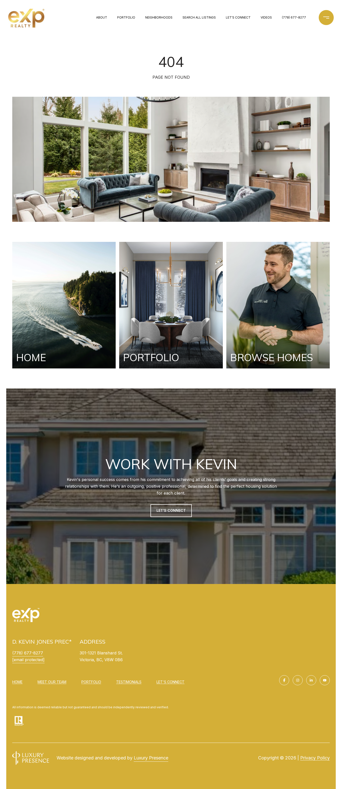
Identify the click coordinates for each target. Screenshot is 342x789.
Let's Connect (170, 682)
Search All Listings (199, 17)
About (101, 17)
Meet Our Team (52, 682)
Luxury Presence (151, 757)
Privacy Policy (315, 757)
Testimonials (128, 682)
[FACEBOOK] (284, 680)
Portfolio (126, 17)
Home (17, 682)
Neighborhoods (159, 17)
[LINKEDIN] (311, 680)
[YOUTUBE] (325, 680)
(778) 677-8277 (294, 17)
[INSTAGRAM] (298, 680)
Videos (266, 17)
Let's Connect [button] (171, 510)
